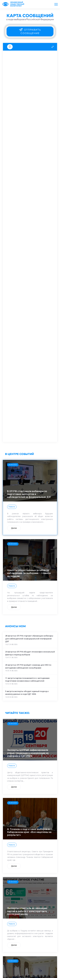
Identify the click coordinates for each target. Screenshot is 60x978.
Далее (14, 528)
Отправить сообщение (31, 31)
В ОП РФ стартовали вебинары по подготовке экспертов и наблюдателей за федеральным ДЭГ (29, 494)
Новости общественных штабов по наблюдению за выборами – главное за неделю (29, 573)
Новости (12, 507)
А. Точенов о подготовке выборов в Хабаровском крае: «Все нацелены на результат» (29, 832)
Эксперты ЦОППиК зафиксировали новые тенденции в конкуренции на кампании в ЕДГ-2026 (27, 753)
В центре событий (19, 454)
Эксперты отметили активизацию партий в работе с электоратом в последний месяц (27, 911)
